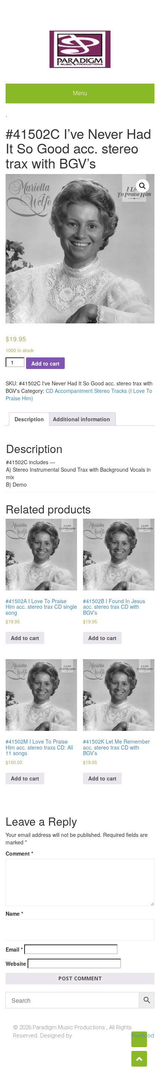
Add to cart (45, 363)
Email (14, 949)
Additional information (81, 419)
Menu (80, 93)
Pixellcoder (139, 1035)
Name (14, 913)
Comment (19, 853)
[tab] (29, 419)
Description (29, 419)
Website (16, 963)
